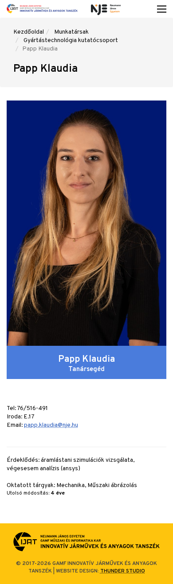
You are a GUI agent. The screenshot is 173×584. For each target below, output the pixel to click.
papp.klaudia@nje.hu (51, 425)
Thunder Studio (122, 571)
